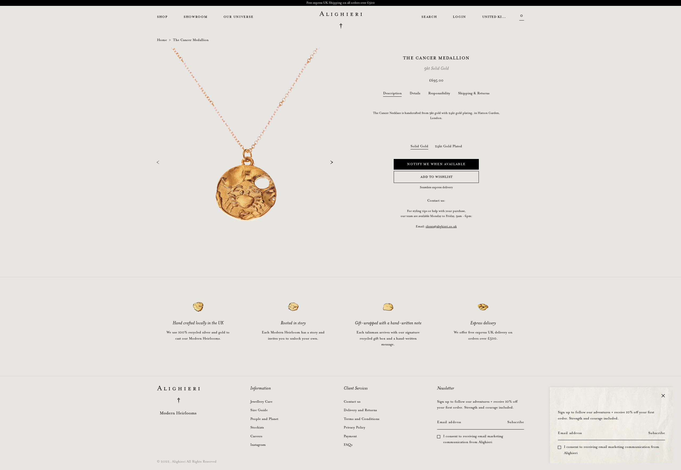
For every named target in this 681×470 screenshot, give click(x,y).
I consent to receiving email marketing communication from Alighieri (611, 450)
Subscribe (656, 433)
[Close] (663, 396)
